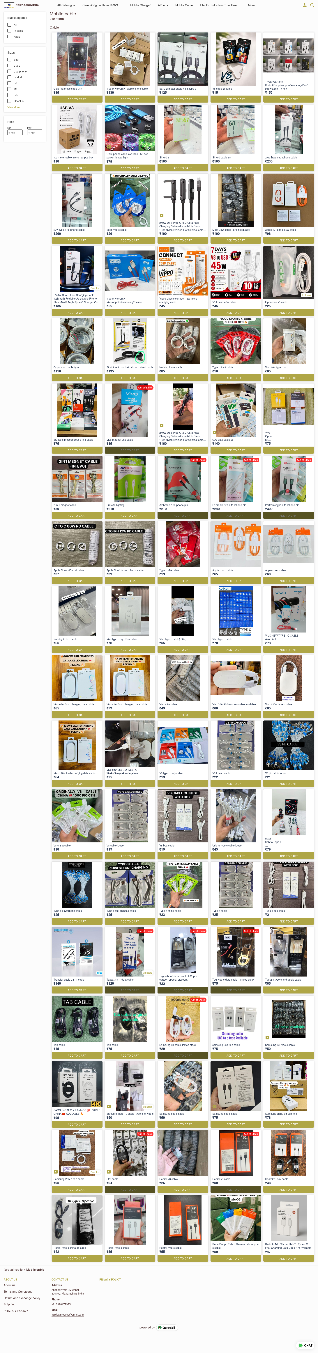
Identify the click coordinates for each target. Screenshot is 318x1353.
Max (29, 127)
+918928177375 (61, 1304)
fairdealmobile (27, 5)
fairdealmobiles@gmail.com (68, 1314)
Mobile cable (184, 5)
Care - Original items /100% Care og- (102, 5)
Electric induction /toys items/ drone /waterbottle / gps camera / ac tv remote (220, 5)
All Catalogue (66, 5)
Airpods (163, 5)
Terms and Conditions (18, 1292)
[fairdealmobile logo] (9, 5)
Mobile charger (140, 5)
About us (9, 1285)
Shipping (9, 1304)
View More (13, 107)
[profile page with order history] (304, 5)
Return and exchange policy (22, 1298)
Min (9, 127)
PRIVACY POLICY (16, 1311)
